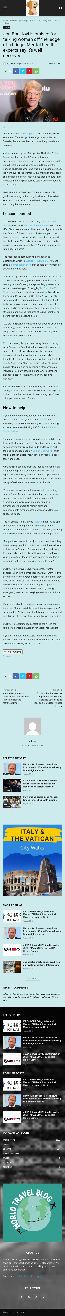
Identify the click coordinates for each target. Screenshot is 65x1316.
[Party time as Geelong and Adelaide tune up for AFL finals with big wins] (12, 802)
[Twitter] (23, 71)
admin (12, 63)
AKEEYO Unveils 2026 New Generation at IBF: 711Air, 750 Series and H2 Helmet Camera (41, 948)
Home (5, 20)
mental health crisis (21, 264)
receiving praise (28, 133)
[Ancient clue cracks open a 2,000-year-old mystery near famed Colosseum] (12, 967)
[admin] (5, 63)
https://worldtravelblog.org (32, 745)
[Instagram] (29, 1297)
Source (7, 656)
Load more (31, 978)
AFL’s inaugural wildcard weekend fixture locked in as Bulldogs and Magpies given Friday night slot (40, 783)
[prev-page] (5, 813)
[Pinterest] (29, 71)
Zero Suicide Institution (36, 225)
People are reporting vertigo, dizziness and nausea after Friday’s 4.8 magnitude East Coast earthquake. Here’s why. (31, 997)
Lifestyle (13, 20)
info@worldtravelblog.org (27, 1276)
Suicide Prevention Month (39, 260)
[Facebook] (16, 71)
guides (49, 327)
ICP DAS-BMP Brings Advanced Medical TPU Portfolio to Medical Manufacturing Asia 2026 (39, 914)
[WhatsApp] (36, 71)
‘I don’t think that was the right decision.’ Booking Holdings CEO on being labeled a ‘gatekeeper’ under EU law (48, 699)
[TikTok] (36, 1297)
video (8, 153)
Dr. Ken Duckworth (42, 450)
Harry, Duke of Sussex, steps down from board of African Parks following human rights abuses (42, 767)
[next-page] (10, 813)
